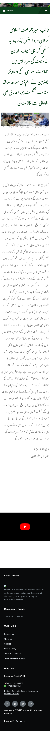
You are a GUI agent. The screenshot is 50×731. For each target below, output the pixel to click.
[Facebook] (7, 704)
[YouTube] (23, 704)
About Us (8, 639)
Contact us (9, 634)
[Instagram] (31, 704)
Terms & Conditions (12, 653)
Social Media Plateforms (14, 658)
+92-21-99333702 (15, 683)
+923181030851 (13, 686)
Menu (10, 10)
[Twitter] (15, 704)
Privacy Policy (10, 648)
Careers (7, 643)
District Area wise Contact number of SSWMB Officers (21, 692)
